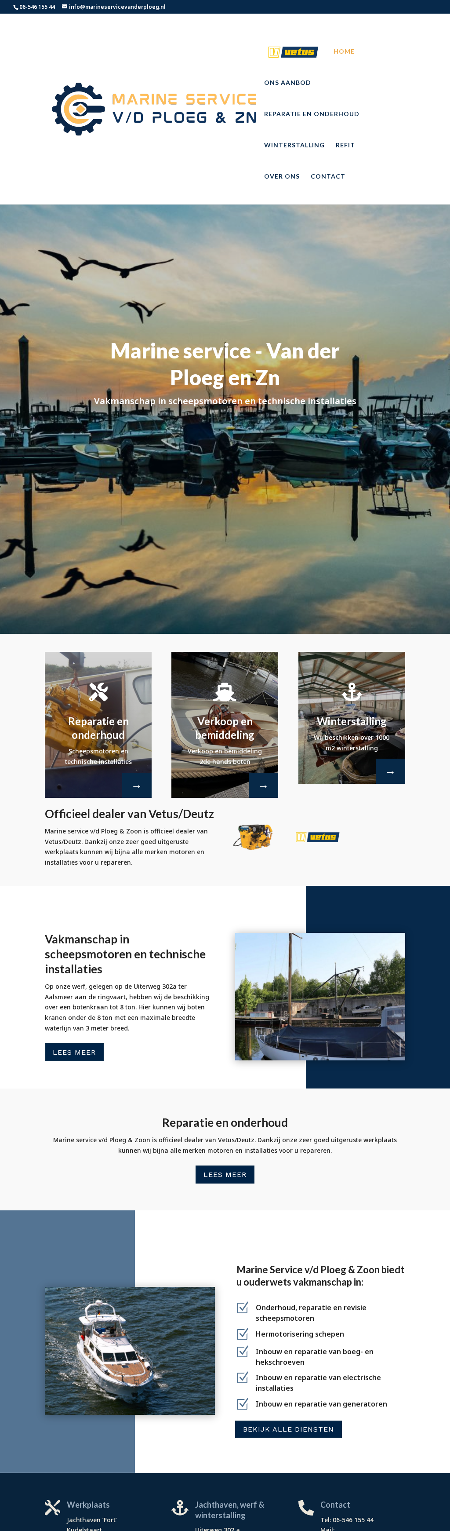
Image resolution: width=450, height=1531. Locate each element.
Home (344, 51)
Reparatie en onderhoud (311, 114)
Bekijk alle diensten (288, 1429)
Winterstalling (294, 145)
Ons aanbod (287, 83)
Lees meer (74, 1052)
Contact (328, 176)
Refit (345, 145)
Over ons (282, 176)
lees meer (225, 1174)
